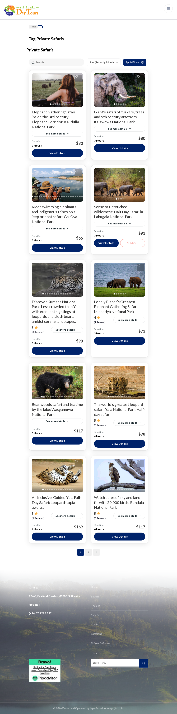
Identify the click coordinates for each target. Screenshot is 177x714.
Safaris (95, 615)
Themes (95, 605)
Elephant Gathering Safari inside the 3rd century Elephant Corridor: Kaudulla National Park (55, 119)
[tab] (51, 104)
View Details (57, 153)
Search (95, 596)
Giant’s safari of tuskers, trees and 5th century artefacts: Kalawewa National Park (119, 117)
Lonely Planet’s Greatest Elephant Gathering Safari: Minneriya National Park (116, 306)
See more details (55, 133)
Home (94, 587)
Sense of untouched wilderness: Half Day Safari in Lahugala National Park (118, 211)
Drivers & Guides (100, 643)
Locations (96, 633)
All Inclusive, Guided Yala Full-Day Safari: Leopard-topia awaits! (56, 502)
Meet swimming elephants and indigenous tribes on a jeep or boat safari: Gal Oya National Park (54, 214)
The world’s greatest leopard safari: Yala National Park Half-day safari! (119, 409)
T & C (94, 652)
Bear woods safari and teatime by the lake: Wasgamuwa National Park (57, 409)
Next (96, 552)
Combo (95, 624)
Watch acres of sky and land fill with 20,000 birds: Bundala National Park (119, 502)
